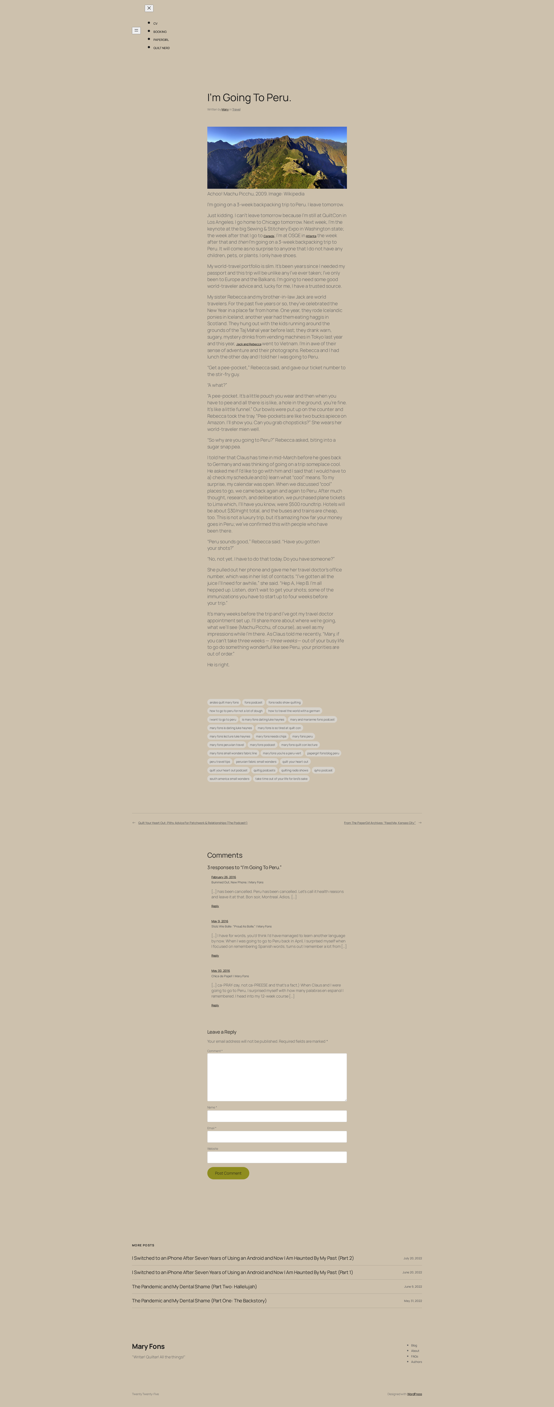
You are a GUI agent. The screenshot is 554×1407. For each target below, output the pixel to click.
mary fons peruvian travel (227, 745)
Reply (215, 906)
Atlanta (311, 236)
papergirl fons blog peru (323, 753)
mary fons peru (302, 736)
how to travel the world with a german (294, 711)
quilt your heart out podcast (229, 770)
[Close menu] (149, 8)
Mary (225, 109)
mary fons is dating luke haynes (231, 728)
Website (212, 1148)
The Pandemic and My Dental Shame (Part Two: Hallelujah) (194, 1286)
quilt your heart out (295, 761)
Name (212, 1107)
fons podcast (254, 702)
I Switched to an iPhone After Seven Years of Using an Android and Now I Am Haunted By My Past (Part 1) (242, 1272)
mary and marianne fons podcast (312, 719)
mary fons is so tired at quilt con (279, 728)
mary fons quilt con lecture (299, 745)
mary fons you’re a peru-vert (282, 753)
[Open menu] (136, 30)
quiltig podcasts (264, 770)
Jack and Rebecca (248, 344)
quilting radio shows (294, 770)
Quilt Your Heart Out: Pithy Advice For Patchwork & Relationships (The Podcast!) (193, 823)
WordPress (414, 1394)
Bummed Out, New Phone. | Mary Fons (237, 882)
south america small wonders (229, 779)
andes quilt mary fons (224, 702)
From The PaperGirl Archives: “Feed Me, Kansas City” (380, 823)
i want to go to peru (223, 719)
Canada (269, 236)
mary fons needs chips (271, 736)
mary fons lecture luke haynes (230, 736)
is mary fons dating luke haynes (263, 719)
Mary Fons (148, 1346)
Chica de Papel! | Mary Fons (230, 976)
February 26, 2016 (223, 877)
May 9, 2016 (219, 921)
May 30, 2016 (220, 971)
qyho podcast (323, 770)
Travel (236, 109)
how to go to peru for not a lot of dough (236, 711)
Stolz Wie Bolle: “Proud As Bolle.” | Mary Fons (241, 926)
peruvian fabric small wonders (256, 761)
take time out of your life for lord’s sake (281, 779)
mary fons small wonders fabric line (233, 753)
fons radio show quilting (285, 702)
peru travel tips (220, 761)
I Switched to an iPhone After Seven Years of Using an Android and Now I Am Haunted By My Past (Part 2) (243, 1258)
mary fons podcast (262, 745)
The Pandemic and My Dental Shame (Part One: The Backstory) (199, 1300)
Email (211, 1128)
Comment (215, 1051)
